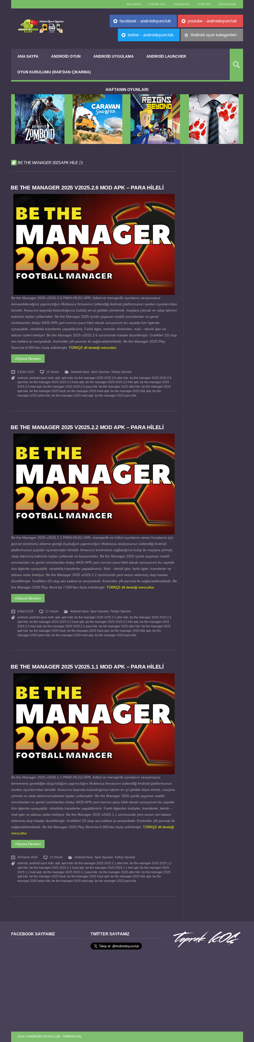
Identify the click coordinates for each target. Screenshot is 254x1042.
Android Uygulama (113, 56)
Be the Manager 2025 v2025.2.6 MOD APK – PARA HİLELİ (87, 187)
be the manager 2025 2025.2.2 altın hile (101, 617)
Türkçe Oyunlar (121, 372)
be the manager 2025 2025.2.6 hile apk (112, 382)
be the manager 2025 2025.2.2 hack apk (57, 622)
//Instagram (227, 4)
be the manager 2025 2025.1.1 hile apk (112, 867)
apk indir (67, 378)
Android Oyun (66, 56)
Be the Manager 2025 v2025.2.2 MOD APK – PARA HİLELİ (87, 427)
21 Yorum (51, 611)
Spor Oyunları (100, 372)
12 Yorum (52, 372)
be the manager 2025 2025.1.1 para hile (70, 872)
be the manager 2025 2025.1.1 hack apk (57, 867)
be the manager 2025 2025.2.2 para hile (70, 626)
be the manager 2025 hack (48, 391)
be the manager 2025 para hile (115, 395)
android (22, 378)
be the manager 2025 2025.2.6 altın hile (101, 378)
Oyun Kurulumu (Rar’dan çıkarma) (54, 72)
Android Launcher (166, 56)
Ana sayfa (134, 4)
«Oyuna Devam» (28, 359)
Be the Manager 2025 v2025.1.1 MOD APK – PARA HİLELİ (87, 667)
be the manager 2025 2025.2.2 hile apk (112, 622)
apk (57, 378)
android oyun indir (41, 378)
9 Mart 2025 (25, 611)
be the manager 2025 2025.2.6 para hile (70, 386)
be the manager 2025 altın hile (119, 386)
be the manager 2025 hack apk (88, 391)
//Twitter (204, 4)
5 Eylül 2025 (25, 372)
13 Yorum (56, 857)
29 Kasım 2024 (27, 857)
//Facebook (181, 4)
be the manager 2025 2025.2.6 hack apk (57, 382)
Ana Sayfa (27, 56)
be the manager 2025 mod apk (72, 395)
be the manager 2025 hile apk (131, 391)
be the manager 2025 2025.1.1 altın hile (101, 863)
